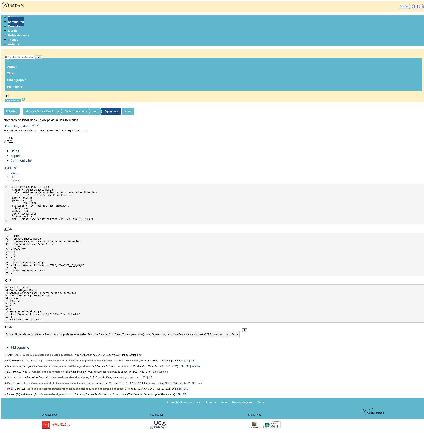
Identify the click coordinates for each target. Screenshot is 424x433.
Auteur (12, 66)
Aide (224, 402)
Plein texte (14, 86)
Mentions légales (242, 402)
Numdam (196, 366)
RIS (12, 176)
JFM (188, 383)
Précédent (11, 111)
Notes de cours (18, 35)
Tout (39, 57)
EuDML (8, 167)
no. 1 (95, 111)
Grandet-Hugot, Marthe (17, 126)
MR (192, 360)
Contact (261, 402)
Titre (10, 73)
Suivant (128, 111)
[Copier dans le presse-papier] (6, 229)
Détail (14, 150)
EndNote (15, 180)
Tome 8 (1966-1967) (76, 111)
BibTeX (14, 173)
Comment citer (21, 160)
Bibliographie (16, 80)
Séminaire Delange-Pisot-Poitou (42, 111)
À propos (210, 402)
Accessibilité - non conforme (183, 402)
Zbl (15, 167)
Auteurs (13, 44)
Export (15, 155)
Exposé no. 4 (111, 111)
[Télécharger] (10, 229)
